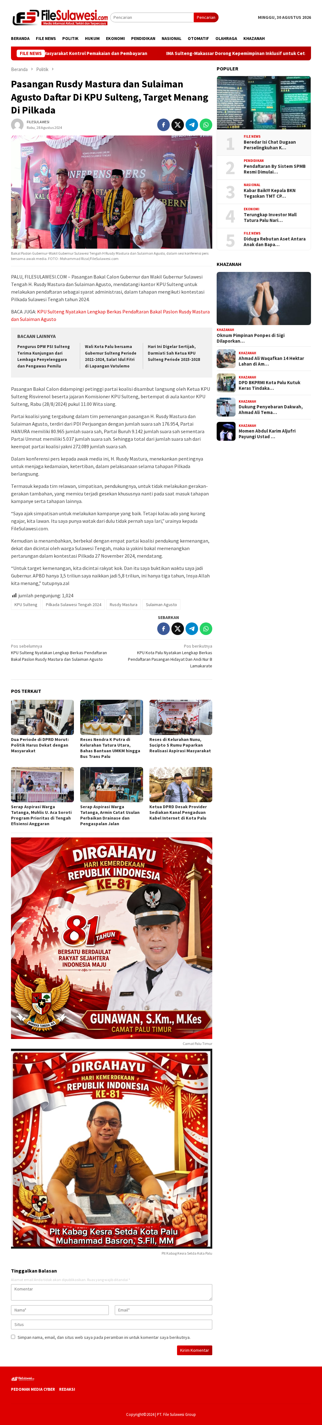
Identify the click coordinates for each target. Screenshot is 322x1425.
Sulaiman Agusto (161, 604)
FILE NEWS (252, 136)
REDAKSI (67, 1389)
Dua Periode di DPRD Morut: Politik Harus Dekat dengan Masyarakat (40, 745)
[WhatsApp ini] (206, 125)
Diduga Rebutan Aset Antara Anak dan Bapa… (275, 241)
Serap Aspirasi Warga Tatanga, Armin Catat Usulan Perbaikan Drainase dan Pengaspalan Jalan (110, 815)
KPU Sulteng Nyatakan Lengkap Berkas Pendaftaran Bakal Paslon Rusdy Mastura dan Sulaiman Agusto (59, 652)
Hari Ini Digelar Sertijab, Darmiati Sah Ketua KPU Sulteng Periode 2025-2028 (174, 353)
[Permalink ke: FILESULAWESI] (17, 124)
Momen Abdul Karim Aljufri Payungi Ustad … (267, 433)
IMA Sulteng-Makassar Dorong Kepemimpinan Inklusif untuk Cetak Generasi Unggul (207, 53)
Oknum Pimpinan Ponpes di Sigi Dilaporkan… (251, 338)
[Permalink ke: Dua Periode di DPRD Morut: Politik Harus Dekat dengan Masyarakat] (42, 717)
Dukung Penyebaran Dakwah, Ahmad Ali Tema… (271, 409)
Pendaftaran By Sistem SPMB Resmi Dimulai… (275, 169)
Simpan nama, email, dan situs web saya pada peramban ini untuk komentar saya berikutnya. (104, 1337)
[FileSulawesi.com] (60, 17)
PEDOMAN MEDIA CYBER (33, 1389)
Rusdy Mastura (123, 604)
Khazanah (225, 330)
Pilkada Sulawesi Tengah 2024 (73, 604)
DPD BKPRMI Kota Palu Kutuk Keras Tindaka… (269, 385)
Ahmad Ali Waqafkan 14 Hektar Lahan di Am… (271, 361)
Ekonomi (251, 209)
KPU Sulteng (25, 604)
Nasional (252, 185)
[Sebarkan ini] (163, 125)
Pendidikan (254, 160)
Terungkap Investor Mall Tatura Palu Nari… (270, 217)
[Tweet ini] (177, 125)
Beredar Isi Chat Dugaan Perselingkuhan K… (270, 145)
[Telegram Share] (192, 125)
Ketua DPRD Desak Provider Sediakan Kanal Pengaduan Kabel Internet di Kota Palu (178, 812)
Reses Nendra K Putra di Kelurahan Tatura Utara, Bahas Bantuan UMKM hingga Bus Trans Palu (110, 748)
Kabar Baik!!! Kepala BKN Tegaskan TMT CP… (270, 193)
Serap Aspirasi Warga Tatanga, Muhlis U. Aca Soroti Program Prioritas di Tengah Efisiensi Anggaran (41, 815)
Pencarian (206, 17)
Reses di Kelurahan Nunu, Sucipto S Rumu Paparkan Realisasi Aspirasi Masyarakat (180, 745)
